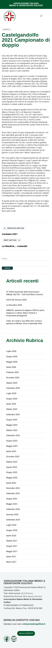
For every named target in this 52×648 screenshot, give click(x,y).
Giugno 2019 (11, 530)
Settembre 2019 (13, 520)
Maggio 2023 (11, 446)
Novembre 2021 (13, 488)
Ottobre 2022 (11, 462)
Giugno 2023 (11, 441)
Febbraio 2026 (12, 372)
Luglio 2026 (11, 351)
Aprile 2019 (11, 536)
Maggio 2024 (11, 425)
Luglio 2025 (11, 393)
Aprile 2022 (11, 483)
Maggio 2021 (11, 504)
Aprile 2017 (11, 557)
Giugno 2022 (11, 472)
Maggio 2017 (11, 551)
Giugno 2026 (11, 357)
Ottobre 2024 (11, 409)
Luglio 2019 (11, 525)
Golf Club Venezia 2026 (16, 300)
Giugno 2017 (11, 546)
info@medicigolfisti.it (34, 624)
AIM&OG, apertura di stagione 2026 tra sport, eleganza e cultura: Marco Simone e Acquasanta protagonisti (25, 313)
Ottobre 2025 (11, 383)
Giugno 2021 (11, 499)
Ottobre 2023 (11, 430)
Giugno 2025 (11, 399)
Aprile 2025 (11, 404)
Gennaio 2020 (12, 515)
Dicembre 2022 (12, 457)
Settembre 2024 (13, 414)
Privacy (29, 593)
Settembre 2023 (13, 435)
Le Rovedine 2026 (14, 305)
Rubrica (6, 29)
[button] (41, 16)
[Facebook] (7, 639)
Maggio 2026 (11, 362)
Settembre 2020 (13, 509)
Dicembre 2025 (12, 378)
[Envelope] (14, 639)
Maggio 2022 (11, 478)
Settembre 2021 (13, 493)
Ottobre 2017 (11, 541)
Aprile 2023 (11, 451)
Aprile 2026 (11, 367)
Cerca (4, 259)
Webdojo (18, 596)
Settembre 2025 (13, 388)
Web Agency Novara (32, 596)
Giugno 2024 (11, 420)
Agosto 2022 (11, 467)
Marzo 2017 (11, 562)
